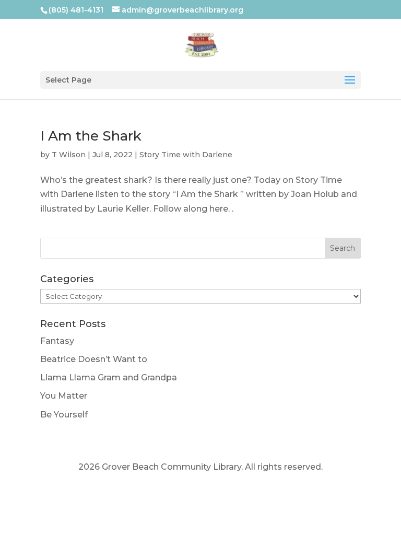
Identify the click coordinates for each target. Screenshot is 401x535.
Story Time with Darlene (185, 154)
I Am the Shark (90, 135)
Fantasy (57, 341)
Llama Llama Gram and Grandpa (108, 377)
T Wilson (69, 154)
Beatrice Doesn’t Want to (93, 359)
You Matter (63, 396)
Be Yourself (64, 415)
